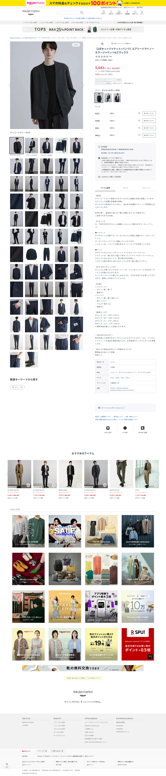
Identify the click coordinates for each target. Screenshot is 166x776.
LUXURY (25, 725)
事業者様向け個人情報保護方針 (51, 770)
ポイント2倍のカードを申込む (96, 762)
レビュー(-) (146, 188)
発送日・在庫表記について (103, 417)
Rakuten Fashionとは (92, 726)
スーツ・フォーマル (58, 38)
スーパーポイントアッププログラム (96, 722)
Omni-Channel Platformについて (96, 742)
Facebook (119, 726)
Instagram (119, 729)
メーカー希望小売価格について (128, 420)
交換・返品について (131, 417)
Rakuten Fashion (15, 38)
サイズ (125, 188)
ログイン (120, 83)
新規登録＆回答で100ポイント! (111, 7)
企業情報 (25, 770)
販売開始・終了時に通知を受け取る (113, 153)
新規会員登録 (120, 722)
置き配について (118, 417)
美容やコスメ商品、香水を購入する (66, 762)
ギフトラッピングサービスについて (113, 408)
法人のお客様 (89, 735)
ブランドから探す (59, 722)
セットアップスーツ (73, 38)
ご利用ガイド (89, 729)
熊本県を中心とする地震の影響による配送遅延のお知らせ (83, 18)
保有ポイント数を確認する (126, 762)
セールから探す (59, 732)
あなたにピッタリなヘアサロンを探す (33, 762)
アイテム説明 (105, 188)
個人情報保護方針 (34, 770)
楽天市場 (140, 7)
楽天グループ (128, 7)
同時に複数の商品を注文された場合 (106, 420)
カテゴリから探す (59, 729)
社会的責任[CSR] (67, 770)
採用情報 (77, 770)
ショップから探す (59, 726)
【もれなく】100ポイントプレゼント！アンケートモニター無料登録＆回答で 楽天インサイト (65, 756)
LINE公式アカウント (123, 732)
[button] (46, 85)
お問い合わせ (89, 732)
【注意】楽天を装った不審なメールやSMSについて (83, 678)
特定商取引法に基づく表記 (93, 739)
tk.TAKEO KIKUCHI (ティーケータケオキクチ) (36, 38)
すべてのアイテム (59, 735)
